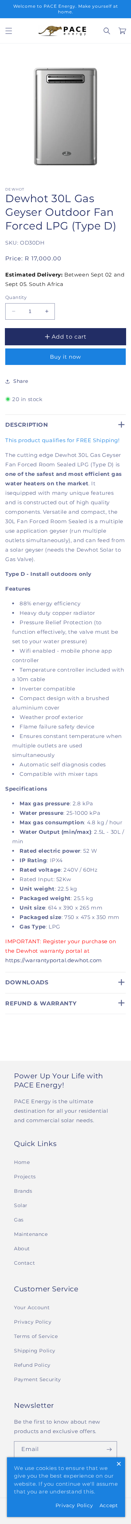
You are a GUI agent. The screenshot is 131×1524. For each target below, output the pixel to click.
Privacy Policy (32, 1322)
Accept (109, 1505)
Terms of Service (36, 1336)
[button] (8, 31)
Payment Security (37, 1379)
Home (22, 1162)
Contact (24, 1263)
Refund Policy (32, 1365)
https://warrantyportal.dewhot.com (53, 960)
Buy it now (65, 356)
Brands (23, 1191)
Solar (21, 1205)
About (22, 1248)
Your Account (32, 1307)
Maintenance (31, 1234)
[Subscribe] (109, 1449)
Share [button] (20, 381)
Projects (25, 1176)
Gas (19, 1220)
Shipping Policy (35, 1350)
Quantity (16, 297)
